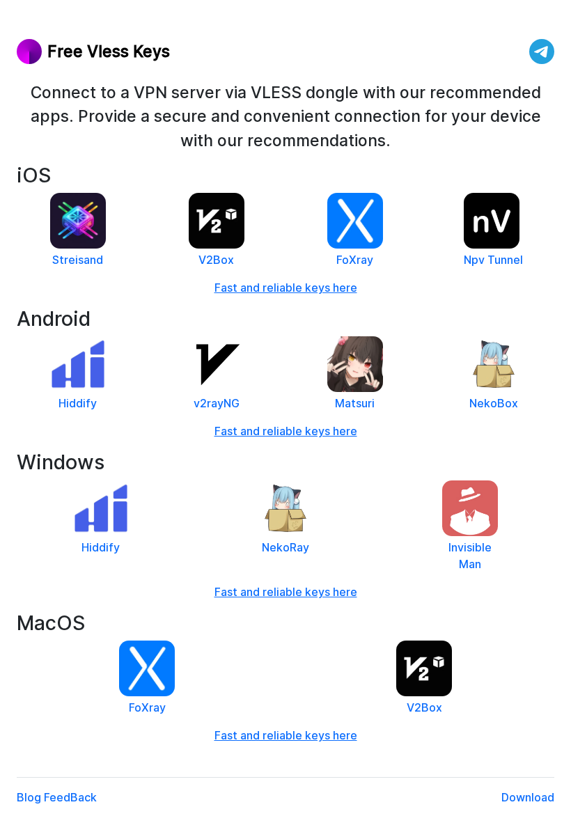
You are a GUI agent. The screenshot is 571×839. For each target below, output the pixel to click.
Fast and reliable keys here (285, 288)
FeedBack (70, 797)
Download (527, 797)
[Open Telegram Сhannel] (541, 51)
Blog (29, 797)
